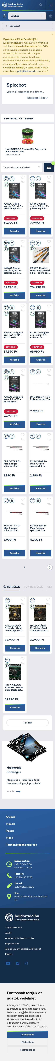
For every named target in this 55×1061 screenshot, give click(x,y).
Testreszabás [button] (27, 1049)
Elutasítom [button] (28, 1042)
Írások (10, 831)
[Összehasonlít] (23, 182)
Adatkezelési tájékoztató (19, 938)
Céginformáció (13, 927)
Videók (10, 824)
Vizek (9, 838)
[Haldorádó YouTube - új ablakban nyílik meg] (10, 963)
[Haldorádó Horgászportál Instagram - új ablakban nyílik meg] (28, 963)
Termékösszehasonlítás (21, 845)
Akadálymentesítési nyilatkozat (23, 949)
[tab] (11, 588)
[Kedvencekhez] (23, 177)
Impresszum (12, 943)
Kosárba (14, 231)
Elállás (9, 954)
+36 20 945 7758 (23, 877)
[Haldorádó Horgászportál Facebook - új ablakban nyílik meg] (19, 963)
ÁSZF (8, 933)
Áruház (10, 817)
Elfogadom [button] (27, 1034)
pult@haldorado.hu (28, 71)
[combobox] (21, 167)
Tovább (27, 723)
